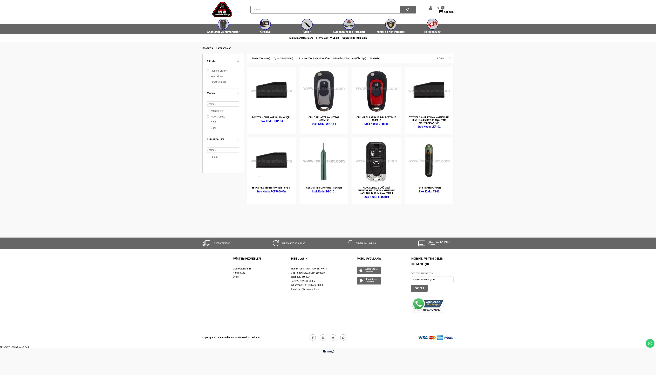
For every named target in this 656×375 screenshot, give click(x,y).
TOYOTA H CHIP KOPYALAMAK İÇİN (271, 117)
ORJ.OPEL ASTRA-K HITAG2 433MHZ (324, 118)
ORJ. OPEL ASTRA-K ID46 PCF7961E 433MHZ (376, 118)
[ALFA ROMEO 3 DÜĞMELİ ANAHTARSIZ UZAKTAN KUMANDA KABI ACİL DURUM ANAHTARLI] (376, 161)
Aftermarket (217, 111)
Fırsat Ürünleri (218, 82)
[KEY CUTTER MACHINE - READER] (323, 161)
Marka (211, 93)
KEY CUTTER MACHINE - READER (324, 187)
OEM (213, 122)
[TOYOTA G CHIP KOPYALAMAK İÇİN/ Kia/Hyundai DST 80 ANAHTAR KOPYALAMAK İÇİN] (429, 91)
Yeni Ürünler (217, 76)
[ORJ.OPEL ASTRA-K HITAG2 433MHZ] (323, 91)
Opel (213, 128)
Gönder (419, 288)
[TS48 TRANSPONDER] (429, 161)
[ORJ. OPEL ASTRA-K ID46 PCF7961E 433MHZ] (376, 91)
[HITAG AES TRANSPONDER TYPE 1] (271, 161)
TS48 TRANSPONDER (429, 187)
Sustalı (214, 157)
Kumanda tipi (215, 139)
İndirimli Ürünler (219, 70)
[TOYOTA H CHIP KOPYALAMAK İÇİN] (271, 91)
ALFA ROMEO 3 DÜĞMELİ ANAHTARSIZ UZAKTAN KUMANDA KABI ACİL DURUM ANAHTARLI (376, 190)
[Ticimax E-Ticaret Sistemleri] (328, 352)
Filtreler (211, 61)
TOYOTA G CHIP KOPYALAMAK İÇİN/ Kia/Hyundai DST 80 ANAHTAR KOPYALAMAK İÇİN (429, 120)
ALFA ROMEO (218, 116)
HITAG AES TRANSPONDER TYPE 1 (271, 187)
